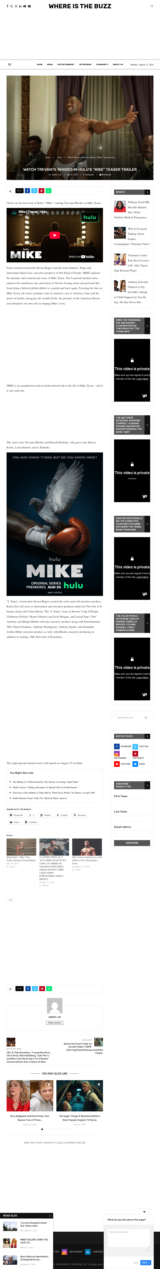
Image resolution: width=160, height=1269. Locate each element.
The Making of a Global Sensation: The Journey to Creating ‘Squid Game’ (46, 781)
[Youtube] (24, 6)
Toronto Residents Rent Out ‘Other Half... (33, 1224)
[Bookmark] (49, 1084)
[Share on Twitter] (34, 190)
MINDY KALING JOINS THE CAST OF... (34, 1241)
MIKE (11, 900)
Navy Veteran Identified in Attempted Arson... (34, 1258)
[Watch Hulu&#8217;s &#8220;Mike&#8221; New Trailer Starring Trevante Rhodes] (21, 847)
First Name (121, 796)
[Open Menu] (9, 64)
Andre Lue (56, 174)
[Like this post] (20, 190)
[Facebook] (7, 6)
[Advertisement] (80, 36)
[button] (10, 1105)
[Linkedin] (20, 6)
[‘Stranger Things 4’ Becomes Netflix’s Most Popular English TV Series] (79, 1095)
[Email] (29, 6)
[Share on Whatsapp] (48, 190)
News (50, 64)
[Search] (151, 6)
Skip (136, 1262)
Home (39, 64)
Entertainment (66, 64)
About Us (118, 64)
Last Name (120, 811)
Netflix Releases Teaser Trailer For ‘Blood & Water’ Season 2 (40, 798)
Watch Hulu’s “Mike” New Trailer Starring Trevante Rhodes (21, 859)
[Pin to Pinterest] (41, 190)
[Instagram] (16, 6)
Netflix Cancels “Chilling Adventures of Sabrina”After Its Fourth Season (45, 787)
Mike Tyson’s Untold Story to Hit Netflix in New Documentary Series (87, 860)
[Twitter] (11, 6)
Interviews (85, 64)
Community (102, 64)
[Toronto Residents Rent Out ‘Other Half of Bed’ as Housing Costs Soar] (10, 1226)
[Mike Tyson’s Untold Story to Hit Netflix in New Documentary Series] (87, 847)
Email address (122, 827)
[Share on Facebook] (27, 190)
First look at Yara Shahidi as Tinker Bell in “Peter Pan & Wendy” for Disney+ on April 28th (54, 792)
